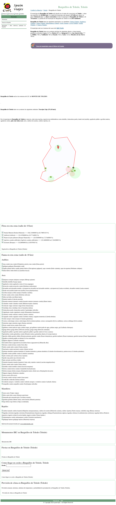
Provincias (4, 19)
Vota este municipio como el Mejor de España (50, 46)
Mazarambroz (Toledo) (52, 23)
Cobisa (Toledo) (40, 23)
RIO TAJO (60, 28)
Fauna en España (6, 22)
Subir (62, 500)
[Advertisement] (73, 1)
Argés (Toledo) (64, 23)
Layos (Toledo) (73, 23)
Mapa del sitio (56, 500)
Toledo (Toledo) (74, 21)
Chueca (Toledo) (42, 25)
